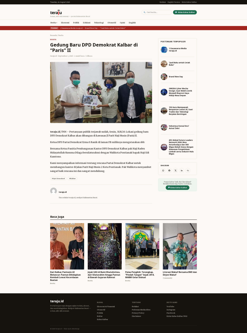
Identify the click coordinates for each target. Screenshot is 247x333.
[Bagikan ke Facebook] (169, 170)
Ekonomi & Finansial (106, 306)
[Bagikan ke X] (175, 170)
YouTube (170, 306)
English (132, 23)
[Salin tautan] (187, 170)
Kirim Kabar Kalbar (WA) (177, 316)
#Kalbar (72, 178)
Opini (122, 23)
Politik (76, 23)
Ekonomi (65, 23)
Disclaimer (136, 316)
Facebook (171, 313)
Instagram (171, 310)
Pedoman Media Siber (141, 310)
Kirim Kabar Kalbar (189, 2)
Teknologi (99, 23)
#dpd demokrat (58, 178)
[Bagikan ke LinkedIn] (181, 170)
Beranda (53, 35)
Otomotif (112, 23)
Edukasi (86, 23)
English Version (174, 2)
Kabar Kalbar (102, 319)
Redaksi (163, 2)
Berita (53, 23)
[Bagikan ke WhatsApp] (163, 170)
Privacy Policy (138, 313)
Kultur (100, 316)
